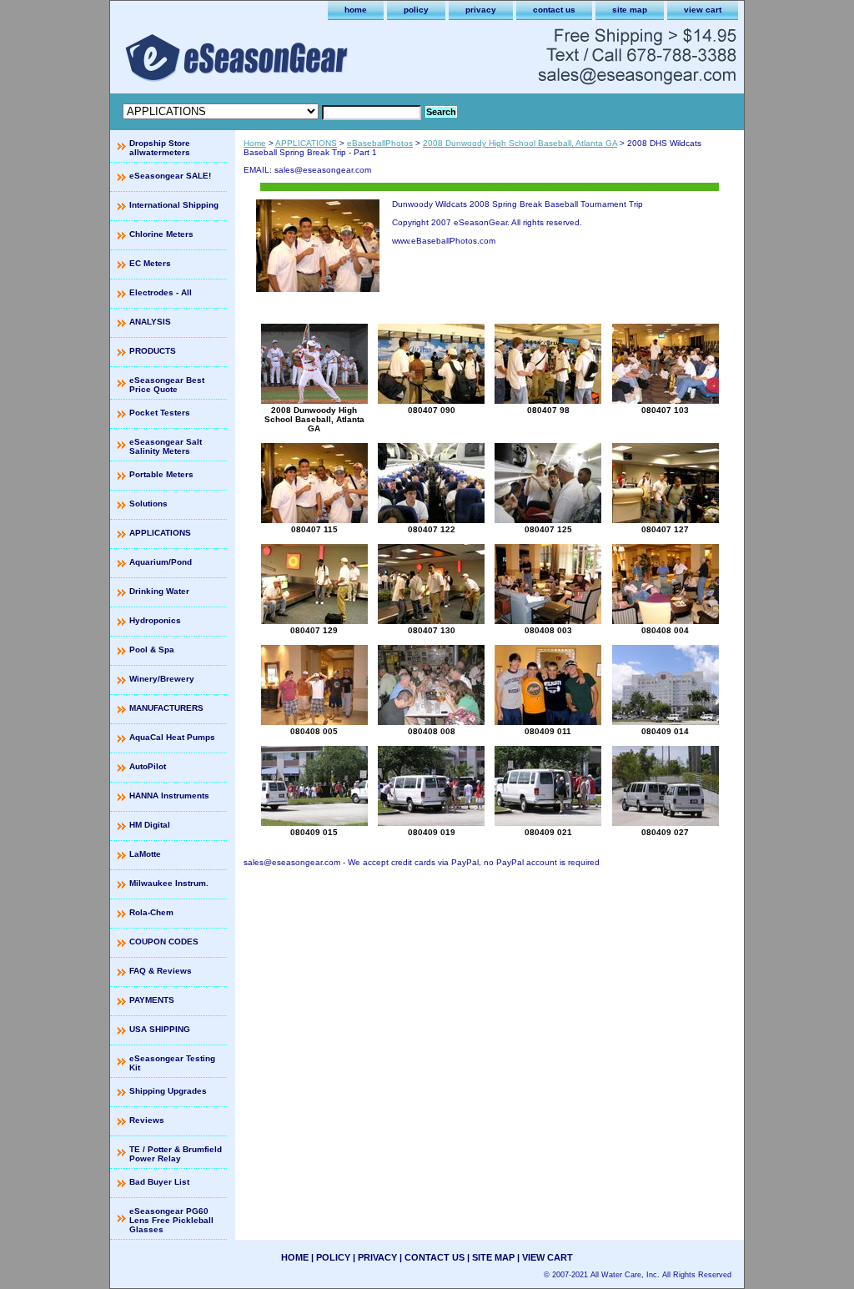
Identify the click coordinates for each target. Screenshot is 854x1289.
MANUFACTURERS (166, 707)
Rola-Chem (151, 912)
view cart (702, 9)
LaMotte (145, 853)
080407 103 (665, 410)
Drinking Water (159, 591)
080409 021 (548, 832)
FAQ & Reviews (160, 970)
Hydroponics (155, 620)
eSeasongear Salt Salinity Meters (165, 446)
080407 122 (431, 529)
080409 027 (665, 832)
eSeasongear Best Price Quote (166, 384)
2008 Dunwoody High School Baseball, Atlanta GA (520, 143)
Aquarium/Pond (160, 561)
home (355, 9)
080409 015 (314, 832)
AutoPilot (147, 766)
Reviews (146, 1120)
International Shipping (174, 204)
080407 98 (548, 410)
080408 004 (665, 630)
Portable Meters (161, 474)
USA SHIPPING (159, 1029)
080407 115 (314, 529)
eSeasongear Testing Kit (172, 1063)
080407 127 (665, 529)
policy (416, 9)
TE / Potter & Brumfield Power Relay (175, 1154)
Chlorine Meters (161, 234)
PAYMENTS (151, 1000)
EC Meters (150, 263)
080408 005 (314, 731)
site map (629, 9)
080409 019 (431, 832)
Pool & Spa (151, 649)
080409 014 (665, 731)
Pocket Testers (159, 412)
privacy (480, 9)
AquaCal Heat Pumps (172, 737)
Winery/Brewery (161, 678)
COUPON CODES (163, 941)
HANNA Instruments (169, 795)
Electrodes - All (160, 292)
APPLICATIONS (306, 143)
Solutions (148, 503)
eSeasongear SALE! (170, 175)
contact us (554, 9)
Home (255, 143)
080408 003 (548, 630)
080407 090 (431, 410)
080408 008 (431, 731)
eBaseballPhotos (380, 143)
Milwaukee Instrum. (168, 883)
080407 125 (548, 529)
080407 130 (431, 630)
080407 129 (314, 630)
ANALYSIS (150, 321)
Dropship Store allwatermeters (159, 147)
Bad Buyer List (159, 1181)
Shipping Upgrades (168, 1090)
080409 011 (548, 731)
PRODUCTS (152, 350)
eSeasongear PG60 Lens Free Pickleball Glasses (171, 1220)
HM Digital (149, 824)
